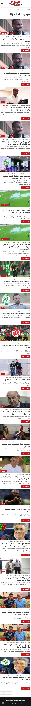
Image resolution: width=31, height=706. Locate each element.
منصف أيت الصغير (25, 105)
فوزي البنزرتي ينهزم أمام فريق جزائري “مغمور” (16, 510)
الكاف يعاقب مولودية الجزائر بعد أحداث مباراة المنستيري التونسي (16, 211)
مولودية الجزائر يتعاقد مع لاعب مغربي (16, 281)
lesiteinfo (27, 71)
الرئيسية (26, 10)
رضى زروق (26, 174)
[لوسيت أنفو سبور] (15, 3)
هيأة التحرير (11, 703)
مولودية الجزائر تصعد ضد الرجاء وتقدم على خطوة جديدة (16, 646)
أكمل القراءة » (25, 50)
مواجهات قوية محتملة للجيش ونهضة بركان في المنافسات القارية (16, 177)
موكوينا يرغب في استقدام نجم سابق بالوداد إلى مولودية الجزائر (16, 108)
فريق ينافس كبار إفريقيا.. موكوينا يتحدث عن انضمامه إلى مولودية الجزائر (15, 143)
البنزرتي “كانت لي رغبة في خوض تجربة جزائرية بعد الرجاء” (15, 579)
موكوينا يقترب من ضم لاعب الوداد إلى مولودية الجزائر (16, 74)
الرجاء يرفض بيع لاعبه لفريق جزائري (17, 379)
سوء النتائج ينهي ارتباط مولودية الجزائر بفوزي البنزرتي (16, 477)
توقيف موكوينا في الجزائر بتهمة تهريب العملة (16, 40)
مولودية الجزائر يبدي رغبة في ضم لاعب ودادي (16, 346)
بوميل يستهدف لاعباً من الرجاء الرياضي (16, 313)
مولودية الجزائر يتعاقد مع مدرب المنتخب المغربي (15, 445)
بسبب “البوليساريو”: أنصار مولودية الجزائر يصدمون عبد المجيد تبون (15, 412)
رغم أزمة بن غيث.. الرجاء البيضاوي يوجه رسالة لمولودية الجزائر (16, 613)
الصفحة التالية (7, 693)
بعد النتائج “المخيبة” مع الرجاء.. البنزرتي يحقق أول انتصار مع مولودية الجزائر (15, 544)
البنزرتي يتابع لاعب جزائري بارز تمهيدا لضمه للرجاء (16, 678)
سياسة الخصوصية (19, 703)
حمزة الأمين (26, 675)
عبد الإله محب (26, 37)
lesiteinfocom (26, 507)
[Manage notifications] (3, 703)
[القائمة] (2, 4)
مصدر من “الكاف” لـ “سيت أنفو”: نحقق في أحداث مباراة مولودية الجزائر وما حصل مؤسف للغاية (15, 247)
